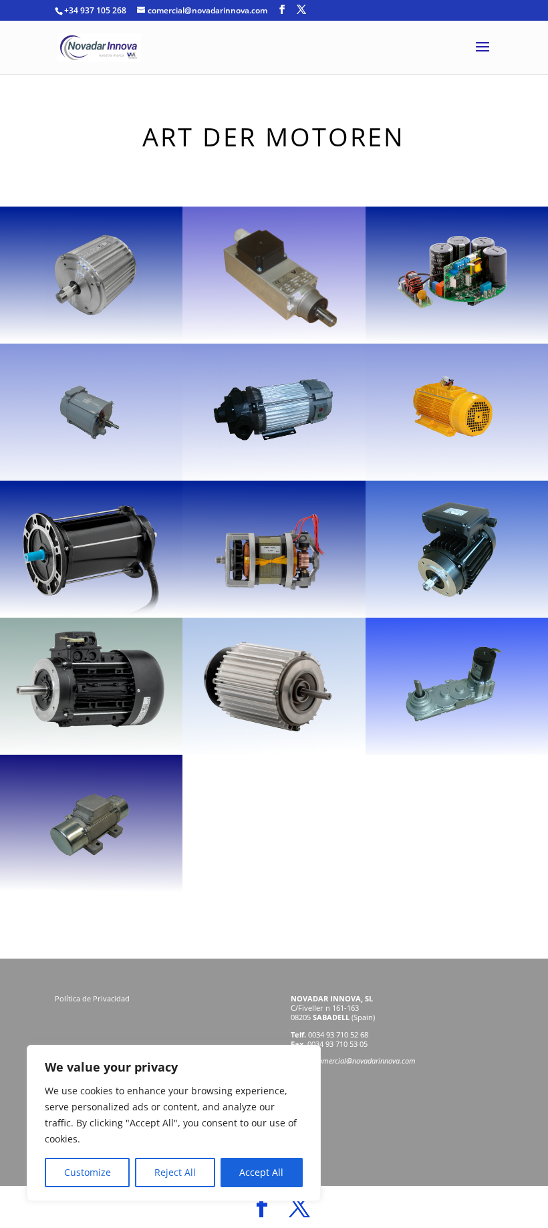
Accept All (261, 1172)
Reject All (175, 1172)
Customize (87, 1172)
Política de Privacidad (93, 998)
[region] (174, 1123)
